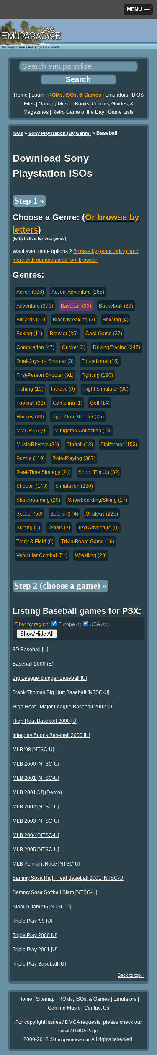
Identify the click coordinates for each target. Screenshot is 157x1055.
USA (99, 624)
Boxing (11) (29, 334)
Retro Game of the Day (78, 112)
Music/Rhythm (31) (37, 444)
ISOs (18, 133)
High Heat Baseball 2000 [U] (45, 721)
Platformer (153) (118, 444)
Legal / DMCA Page (78, 1030)
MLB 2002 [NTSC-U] (36, 807)
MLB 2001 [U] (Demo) (37, 792)
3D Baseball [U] (30, 649)
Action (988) (30, 292)
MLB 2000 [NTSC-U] (36, 764)
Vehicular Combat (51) (41, 555)
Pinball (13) (80, 444)
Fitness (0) (63, 389)
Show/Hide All (37, 634)
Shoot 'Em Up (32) (99, 472)
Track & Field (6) (35, 542)
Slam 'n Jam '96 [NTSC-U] (42, 907)
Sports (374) (64, 514)
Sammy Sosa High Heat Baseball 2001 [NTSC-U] (68, 878)
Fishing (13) (30, 389)
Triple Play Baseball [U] (39, 964)
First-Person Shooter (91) (45, 375)
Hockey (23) (30, 417)
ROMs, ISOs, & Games (74, 95)
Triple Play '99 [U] (32, 921)
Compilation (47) (35, 347)
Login (37, 95)
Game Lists (121, 112)
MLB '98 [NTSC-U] (33, 749)
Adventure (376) (34, 306)
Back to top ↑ (131, 975)
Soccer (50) (29, 514)
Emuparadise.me (72, 1039)
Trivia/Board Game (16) (87, 542)
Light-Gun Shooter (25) (77, 417)
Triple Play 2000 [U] (35, 935)
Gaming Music (55, 104)
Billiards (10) (30, 320)
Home (21, 95)
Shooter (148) (32, 486)
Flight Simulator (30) (105, 389)
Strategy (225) (102, 514)
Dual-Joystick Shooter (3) (45, 361)
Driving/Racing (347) (116, 347)
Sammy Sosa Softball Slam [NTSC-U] (55, 892)
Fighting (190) (97, 375)
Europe (69, 624)
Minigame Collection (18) (83, 431)
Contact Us (96, 1008)
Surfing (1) (28, 528)
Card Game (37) (103, 334)
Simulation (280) (74, 486)
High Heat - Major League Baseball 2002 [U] (63, 707)
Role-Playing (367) (73, 458)
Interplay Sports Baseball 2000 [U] (51, 735)
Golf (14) (100, 403)
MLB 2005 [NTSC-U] (36, 849)
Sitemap (45, 999)
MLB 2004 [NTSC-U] (36, 835)
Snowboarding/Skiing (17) (97, 500)
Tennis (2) (59, 528)
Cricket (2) (73, 347)
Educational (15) (100, 361)
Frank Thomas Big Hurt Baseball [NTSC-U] (61, 692)
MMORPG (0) (31, 431)
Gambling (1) (67, 403)
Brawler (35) (64, 334)
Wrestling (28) (91, 555)
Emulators (116, 95)
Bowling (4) (116, 320)
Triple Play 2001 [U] (35, 949)
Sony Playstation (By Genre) (59, 133)
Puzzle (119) (30, 458)
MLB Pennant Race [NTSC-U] (46, 864)
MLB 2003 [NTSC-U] (36, 821)
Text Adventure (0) (98, 528)
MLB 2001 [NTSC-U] (36, 778)
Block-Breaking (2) (74, 320)
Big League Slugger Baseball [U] (50, 678)
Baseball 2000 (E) (33, 664)
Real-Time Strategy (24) (43, 472)
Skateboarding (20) (38, 500)
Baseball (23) (76, 306)
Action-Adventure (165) (77, 292)
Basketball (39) (116, 306)
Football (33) (30, 403)
